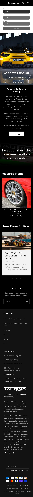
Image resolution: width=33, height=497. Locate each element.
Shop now (16, 134)
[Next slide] (31, 59)
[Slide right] (21, 279)
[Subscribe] (27, 301)
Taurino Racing (14, 485)
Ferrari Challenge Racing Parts (14, 319)
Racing (6, 344)
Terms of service (9, 491)
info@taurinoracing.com (12, 356)
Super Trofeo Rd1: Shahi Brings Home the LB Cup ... (16, 256)
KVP (5, 335)
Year (4, 9)
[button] (4, 3)
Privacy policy (24, 485)
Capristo (7, 330)
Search (16, 28)
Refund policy (25, 488)
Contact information (12, 488)
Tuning (6, 339)
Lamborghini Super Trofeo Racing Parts (16, 324)
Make (5, 15)
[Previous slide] (1, 59)
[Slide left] (12, 279)
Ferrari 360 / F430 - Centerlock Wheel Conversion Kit (16, 210)
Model (5, 21)
